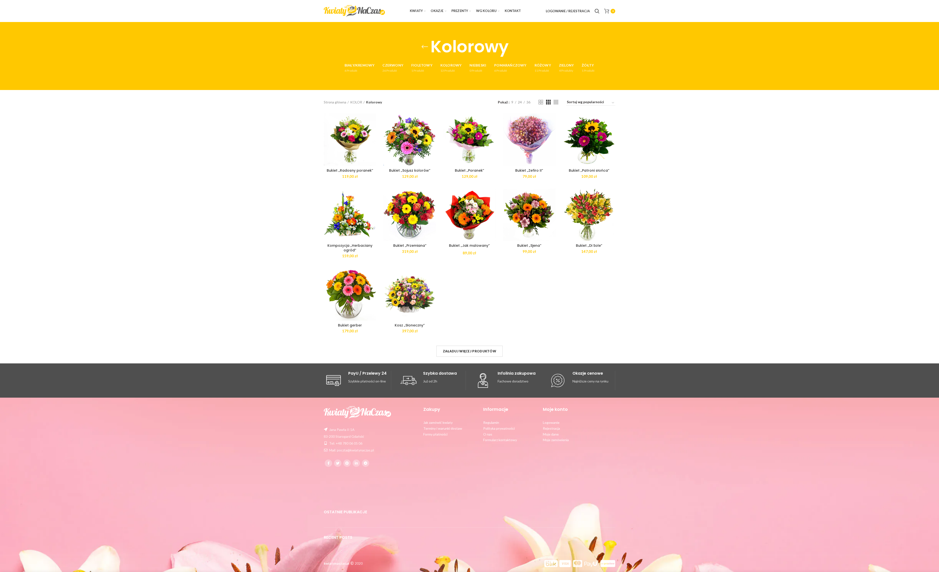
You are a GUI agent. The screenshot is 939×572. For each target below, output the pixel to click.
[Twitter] (337, 463)
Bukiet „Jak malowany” (469, 245)
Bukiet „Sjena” (529, 245)
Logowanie (551, 422)
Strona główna (335, 102)
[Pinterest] (347, 463)
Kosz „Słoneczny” (410, 325)
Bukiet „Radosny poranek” (350, 170)
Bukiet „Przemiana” (409, 245)
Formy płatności (435, 434)
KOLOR (356, 102)
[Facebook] (328, 463)
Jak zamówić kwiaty (438, 422)
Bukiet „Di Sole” (589, 245)
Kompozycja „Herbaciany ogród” (349, 247)
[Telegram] (365, 463)
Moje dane (551, 434)
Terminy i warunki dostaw (442, 428)
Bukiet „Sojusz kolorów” (409, 170)
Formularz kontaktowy (500, 440)
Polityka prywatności (499, 428)
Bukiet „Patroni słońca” (589, 170)
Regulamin (491, 422)
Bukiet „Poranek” (469, 170)
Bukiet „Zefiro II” (529, 170)
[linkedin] (356, 463)
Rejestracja (551, 428)
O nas (487, 434)
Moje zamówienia (556, 440)
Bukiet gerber (350, 325)
